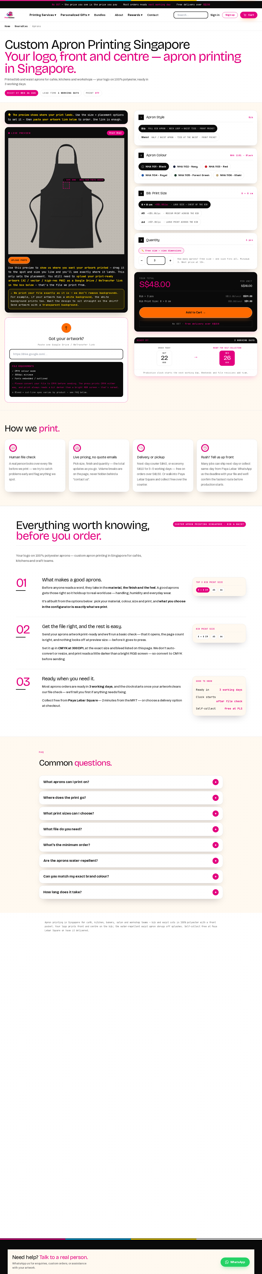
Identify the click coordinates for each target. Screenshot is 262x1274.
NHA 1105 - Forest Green (193, 175)
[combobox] (191, 15)
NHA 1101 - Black (156, 166)
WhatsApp (237, 1262)
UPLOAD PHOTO (19, 260)
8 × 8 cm (174, 204)
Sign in (215, 14)
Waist (179, 137)
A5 (170, 213)
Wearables (21, 26)
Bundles (99, 15)
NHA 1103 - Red (218, 166)
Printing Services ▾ (43, 15)
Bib (177, 128)
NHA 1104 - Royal (156, 175)
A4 (169, 222)
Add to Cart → (196, 312)
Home (7, 26)
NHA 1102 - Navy (187, 166)
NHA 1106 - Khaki (230, 175)
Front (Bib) (115, 133)
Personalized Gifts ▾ (75, 15)
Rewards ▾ (135, 15)
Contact (152, 15)
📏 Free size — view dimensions (161, 250)
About (119, 15)
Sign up (230, 14)
